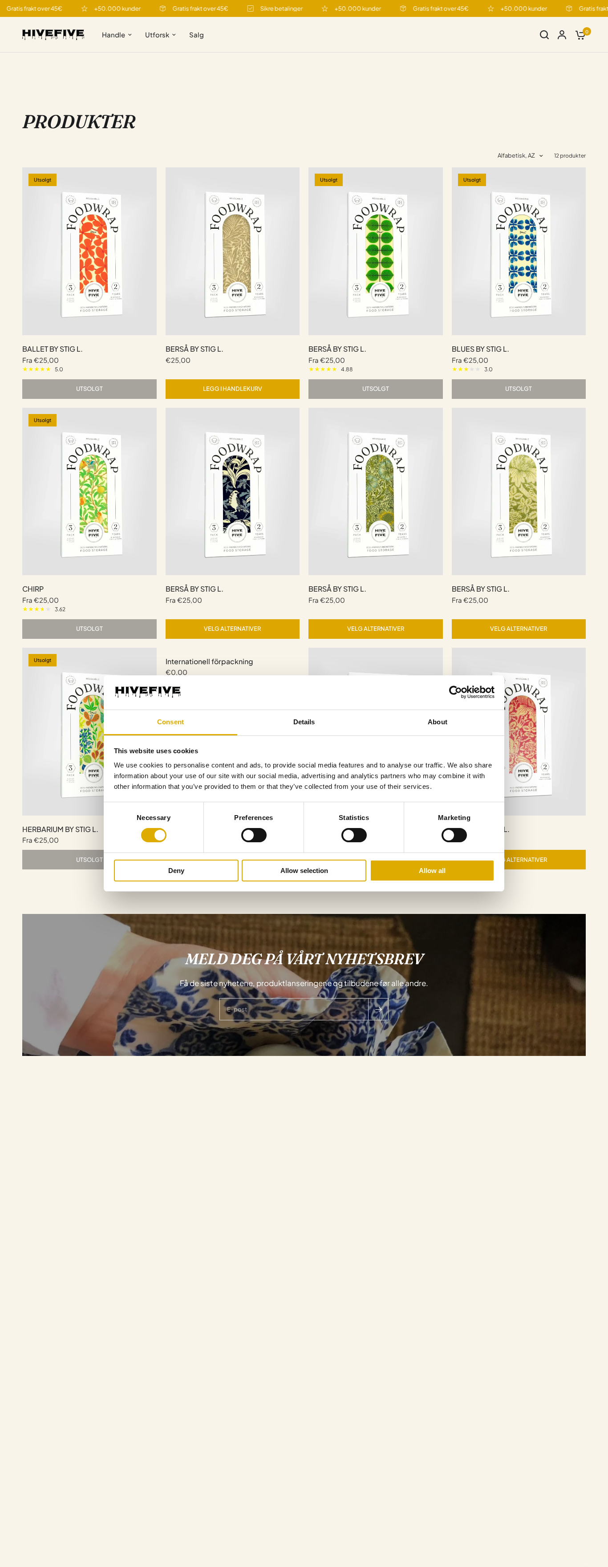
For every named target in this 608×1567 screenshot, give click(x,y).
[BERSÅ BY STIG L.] (233, 251)
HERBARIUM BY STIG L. (60, 829)
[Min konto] (562, 35)
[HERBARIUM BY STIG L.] (89, 732)
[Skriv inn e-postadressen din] (378, 1009)
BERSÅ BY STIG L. (194, 348)
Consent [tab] (170, 722)
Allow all (432, 870)
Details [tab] (304, 722)
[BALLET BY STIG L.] (89, 251)
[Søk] (544, 35)
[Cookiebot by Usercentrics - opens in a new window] (456, 692)
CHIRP (33, 588)
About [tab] (437, 722)
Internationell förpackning (209, 661)
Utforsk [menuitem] (157, 34)
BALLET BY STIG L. (52, 348)
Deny (176, 870)
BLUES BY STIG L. (480, 348)
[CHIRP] (89, 492)
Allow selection (304, 870)
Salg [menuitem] (196, 34)
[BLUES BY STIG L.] (519, 251)
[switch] (254, 835)
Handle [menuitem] (113, 34)
